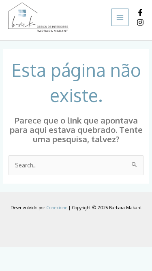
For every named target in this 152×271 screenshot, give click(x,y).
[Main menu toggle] (120, 17)
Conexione (56, 207)
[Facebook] (140, 12)
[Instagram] (140, 22)
